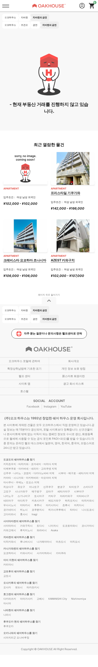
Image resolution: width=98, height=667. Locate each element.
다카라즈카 (9, 598)
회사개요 (73, 361)
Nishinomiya (78, 598)
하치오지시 (71, 500)
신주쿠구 (48, 486)
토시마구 (39, 496)
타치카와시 (88, 500)
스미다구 (88, 486)
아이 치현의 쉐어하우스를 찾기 (20, 560)
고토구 (7, 491)
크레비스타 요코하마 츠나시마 (24, 260)
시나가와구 (21, 491)
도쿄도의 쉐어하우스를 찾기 (19, 459)
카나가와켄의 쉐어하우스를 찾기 (21, 548)
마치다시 (79, 505)
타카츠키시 (33, 587)
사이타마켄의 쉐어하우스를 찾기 (21, 521)
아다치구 (23, 500)
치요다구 (8, 486)
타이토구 (74, 486)
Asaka (54, 530)
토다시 (40, 525)
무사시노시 (9, 505)
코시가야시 (88, 525)
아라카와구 (66, 496)
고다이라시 (9, 514)
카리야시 (8, 564)
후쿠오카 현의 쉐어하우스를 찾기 (22, 621)
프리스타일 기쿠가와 (65, 193)
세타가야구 (63, 491)
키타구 (52, 496)
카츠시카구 (38, 500)
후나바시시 (26, 541)
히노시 (24, 509)
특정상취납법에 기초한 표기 (24, 368)
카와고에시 (9, 530)
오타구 (49, 491)
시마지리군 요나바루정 (16, 637)
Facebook (33, 406)
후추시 (38, 505)
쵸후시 (66, 505)
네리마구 (8, 500)
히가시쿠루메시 (57, 509)
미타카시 (25, 505)
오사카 (7, 587)
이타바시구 (83, 496)
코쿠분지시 (38, 509)
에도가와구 (54, 500)
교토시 (7, 576)
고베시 (40, 598)
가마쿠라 (61, 553)
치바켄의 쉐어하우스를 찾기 (19, 537)
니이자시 (53, 525)
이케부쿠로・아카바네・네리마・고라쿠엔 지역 (30, 468)
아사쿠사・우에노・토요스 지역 (21, 482)
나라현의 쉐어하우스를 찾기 (19, 610)
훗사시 (24, 514)
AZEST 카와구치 (63, 260)
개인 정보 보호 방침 (73, 368)
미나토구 (34, 486)
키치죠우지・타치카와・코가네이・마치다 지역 (30, 464)
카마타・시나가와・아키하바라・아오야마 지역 (30, 477)
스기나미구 (24, 496)
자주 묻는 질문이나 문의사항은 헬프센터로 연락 (53, 333)
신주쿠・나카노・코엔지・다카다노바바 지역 (28, 473)
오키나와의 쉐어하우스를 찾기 (20, 633)
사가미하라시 (44, 553)
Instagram (50, 406)
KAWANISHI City (57, 598)
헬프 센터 (24, 376)
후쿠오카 (8, 626)
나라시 (7, 614)
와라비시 (42, 530)
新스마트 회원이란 (73, 376)
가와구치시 (26, 525)
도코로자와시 (69, 525)
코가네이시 (9, 509)
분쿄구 (61, 486)
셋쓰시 (19, 587)
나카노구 (8, 496)
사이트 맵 (24, 383)
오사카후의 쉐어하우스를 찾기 (20, 582)
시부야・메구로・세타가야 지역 (76, 473)
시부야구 (79, 491)
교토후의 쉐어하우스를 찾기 (19, 571)
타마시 (73, 509)
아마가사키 (26, 598)
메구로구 (37, 491)
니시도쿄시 (88, 509)
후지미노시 (26, 530)
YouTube (66, 406)
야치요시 (75, 541)
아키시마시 (52, 505)
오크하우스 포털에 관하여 (24, 361)
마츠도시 (61, 541)
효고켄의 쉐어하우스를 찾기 (19, 594)
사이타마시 (9, 525)
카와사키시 (26, 553)
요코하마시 (9, 553)
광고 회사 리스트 (73, 383)
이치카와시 (9, 541)
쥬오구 (21, 486)
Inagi (34, 514)
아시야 (7, 603)
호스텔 (24, 391)
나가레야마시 (44, 541)
